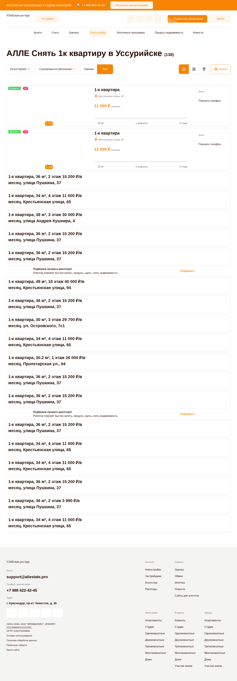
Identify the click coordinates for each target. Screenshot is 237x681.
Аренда (208, 613)
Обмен (179, 576)
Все (105, 69)
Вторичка (179, 613)
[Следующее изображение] (15, 92)
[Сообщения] (149, 19)
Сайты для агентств (187, 595)
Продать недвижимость (169, 32)
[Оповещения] (158, 19)
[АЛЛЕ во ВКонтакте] (34, 612)
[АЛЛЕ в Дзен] (23, 612)
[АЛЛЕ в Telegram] (57, 612)
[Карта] (204, 69)
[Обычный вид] (184, 69)
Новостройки (98, 32)
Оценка (179, 569)
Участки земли (183, 666)
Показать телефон (210, 100)
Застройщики (153, 576)
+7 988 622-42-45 (93, 5)
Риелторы (151, 589)
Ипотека (180, 582)
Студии (149, 627)
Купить (38, 32)
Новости (198, 32)
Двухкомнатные (154, 640)
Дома (148, 659)
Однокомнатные (155, 633)
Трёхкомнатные (184, 646)
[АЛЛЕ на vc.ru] (12, 612)
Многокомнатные (155, 653)
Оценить (74, 32)
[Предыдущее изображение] (10, 92)
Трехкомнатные (154, 646)
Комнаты (180, 620)
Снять (55, 32)
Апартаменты (153, 620)
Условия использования (19, 635)
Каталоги (149, 562)
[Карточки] (194, 69)
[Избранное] (130, 19)
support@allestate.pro (27, 577)
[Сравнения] (140, 19)
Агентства (151, 582)
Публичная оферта (17, 645)
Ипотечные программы (131, 32)
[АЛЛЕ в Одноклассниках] (46, 612)
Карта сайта (13, 649)
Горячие (89, 69)
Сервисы (179, 562)
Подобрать (187, 271)
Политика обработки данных (22, 640)
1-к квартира (107, 89)
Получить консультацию (131, 5)
